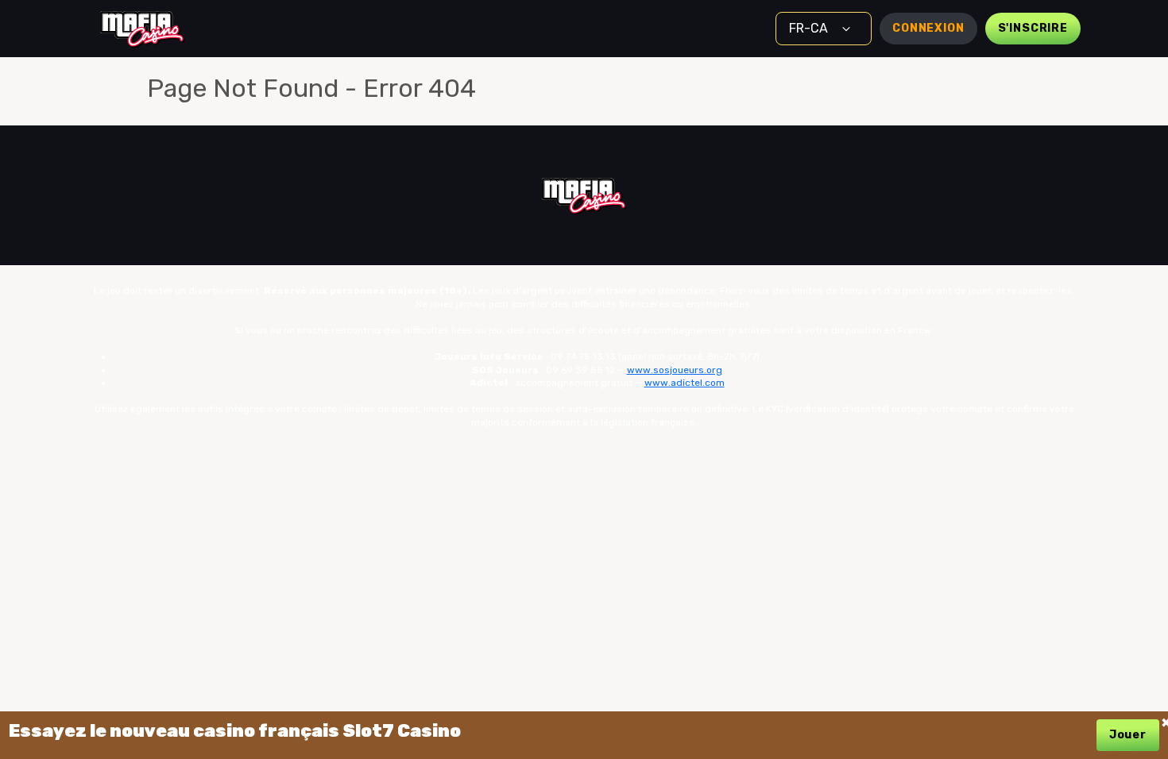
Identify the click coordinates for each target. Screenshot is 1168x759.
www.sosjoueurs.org (674, 370)
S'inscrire (1033, 28)
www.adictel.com (684, 382)
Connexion (928, 28)
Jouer (1128, 735)
